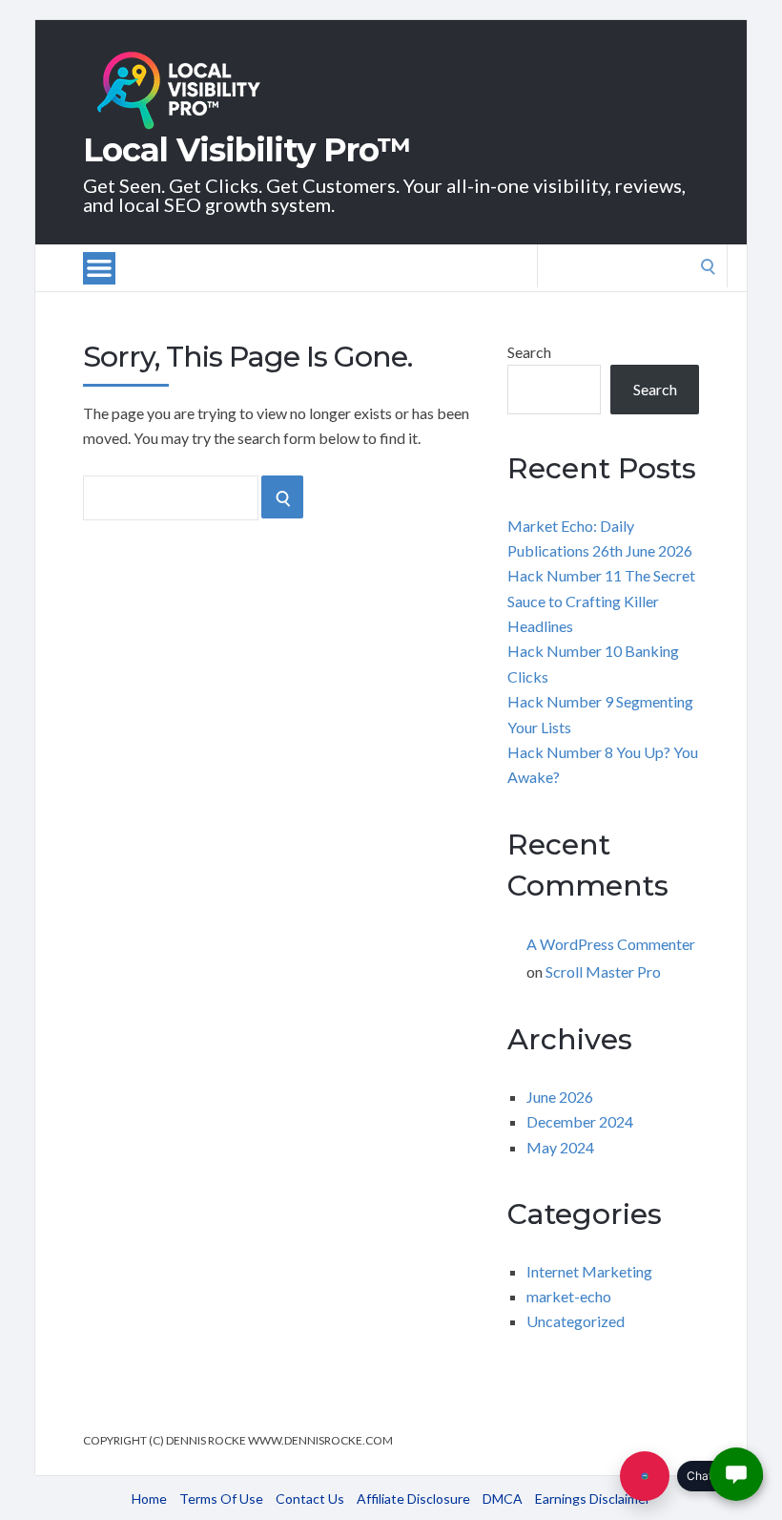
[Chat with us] (644, 1476)
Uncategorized (575, 1321)
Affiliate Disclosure (413, 1498)
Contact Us (310, 1498)
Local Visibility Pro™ (247, 150)
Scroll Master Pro (603, 971)
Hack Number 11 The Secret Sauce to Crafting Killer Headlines (601, 600)
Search (529, 352)
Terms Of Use (221, 1498)
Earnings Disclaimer (592, 1498)
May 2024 (560, 1147)
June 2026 (559, 1096)
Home (149, 1498)
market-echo (568, 1296)
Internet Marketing (589, 1271)
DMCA (503, 1498)
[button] (736, 1474)
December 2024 (579, 1121)
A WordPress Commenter (610, 944)
